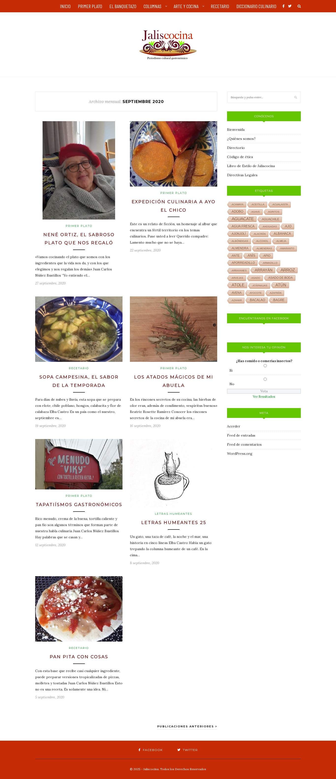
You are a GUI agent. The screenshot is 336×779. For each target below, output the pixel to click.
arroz (288, 270)
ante (236, 255)
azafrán (275, 293)
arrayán (264, 270)
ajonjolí (239, 233)
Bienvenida (235, 129)
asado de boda (280, 277)
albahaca (282, 233)
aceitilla (258, 204)
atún (280, 285)
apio (266, 255)
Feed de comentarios (244, 444)
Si (230, 370)
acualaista (280, 204)
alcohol (262, 241)
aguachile (270, 219)
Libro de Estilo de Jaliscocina (251, 166)
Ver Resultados (264, 397)
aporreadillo (243, 262)
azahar (237, 300)
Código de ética (240, 157)
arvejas (237, 278)
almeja (281, 241)
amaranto (287, 248)
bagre (279, 300)
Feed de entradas (241, 435)
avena (237, 292)
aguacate (243, 219)
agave (255, 211)
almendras (264, 248)
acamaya (238, 204)
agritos (273, 211)
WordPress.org (239, 453)
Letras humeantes (173, 513)
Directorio (236, 148)
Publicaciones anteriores (186, 726)
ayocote (256, 293)
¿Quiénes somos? (241, 138)
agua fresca (243, 226)
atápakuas (260, 285)
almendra (240, 248)
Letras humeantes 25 (173, 522)
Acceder (233, 426)
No (231, 384)
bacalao (257, 300)
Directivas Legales (242, 175)
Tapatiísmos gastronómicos (79, 504)
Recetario (79, 368)
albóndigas (240, 241)
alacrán (260, 234)
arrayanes (239, 270)
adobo (237, 211)
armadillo (270, 263)
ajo (288, 226)
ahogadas (270, 226)
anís (251, 255)
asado (255, 278)
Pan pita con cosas (79, 657)
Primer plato (79, 226)
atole (238, 285)
